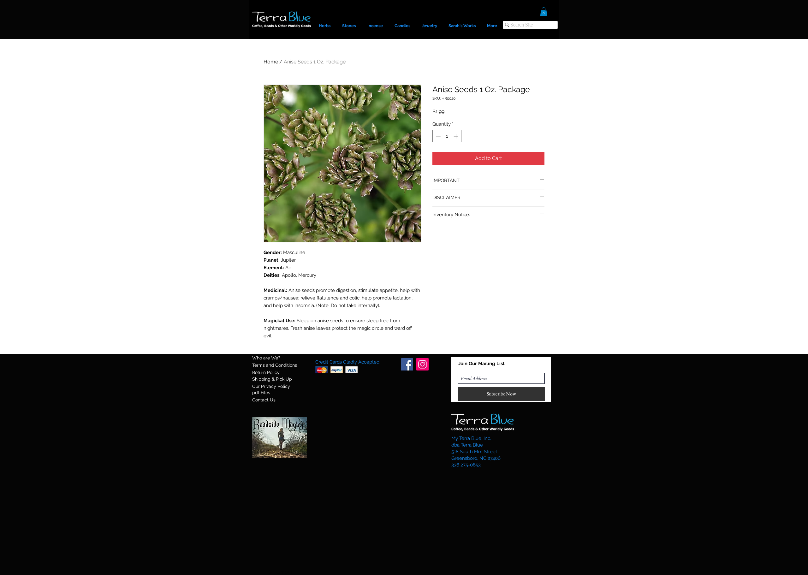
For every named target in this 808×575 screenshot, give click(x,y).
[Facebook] (407, 364)
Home (271, 62)
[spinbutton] (447, 136)
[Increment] (456, 136)
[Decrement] (437, 136)
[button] (543, 11)
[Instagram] (422, 364)
